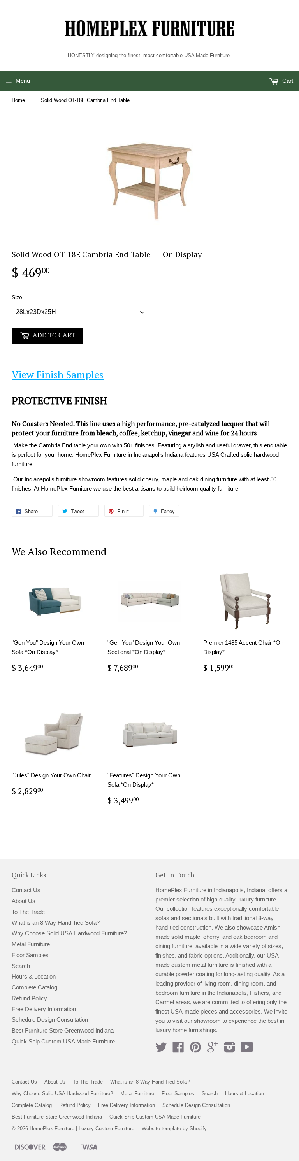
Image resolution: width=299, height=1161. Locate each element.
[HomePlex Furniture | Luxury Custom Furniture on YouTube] (247, 1049)
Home (18, 100)
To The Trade (28, 911)
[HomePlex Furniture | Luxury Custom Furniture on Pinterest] (195, 1049)
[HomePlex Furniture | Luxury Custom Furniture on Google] (212, 1049)
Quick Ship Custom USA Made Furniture (63, 1041)
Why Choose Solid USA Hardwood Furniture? (69, 933)
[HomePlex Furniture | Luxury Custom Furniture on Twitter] (161, 1049)
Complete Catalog (34, 987)
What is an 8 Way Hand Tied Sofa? (56, 922)
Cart (287, 80)
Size (17, 297)
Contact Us (26, 890)
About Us (23, 901)
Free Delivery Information (44, 1009)
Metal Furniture (31, 944)
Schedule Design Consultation (50, 1019)
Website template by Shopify (174, 1128)
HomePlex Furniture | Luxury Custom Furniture (82, 1128)
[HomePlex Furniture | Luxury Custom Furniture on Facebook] (178, 1049)
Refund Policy (29, 998)
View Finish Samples (58, 374)
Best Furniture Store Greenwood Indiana (63, 1030)
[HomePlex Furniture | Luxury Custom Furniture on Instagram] (230, 1049)
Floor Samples (30, 955)
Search (21, 966)
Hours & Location (34, 976)
